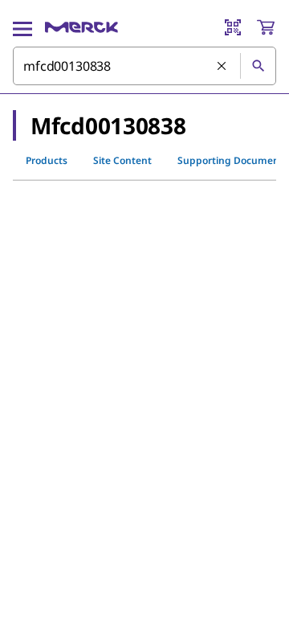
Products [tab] (46, 160)
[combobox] (144, 66)
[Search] (257, 66)
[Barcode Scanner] (232, 27)
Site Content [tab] (122, 160)
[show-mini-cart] (265, 27)
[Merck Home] (81, 27)
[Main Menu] (22, 27)
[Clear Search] (222, 67)
